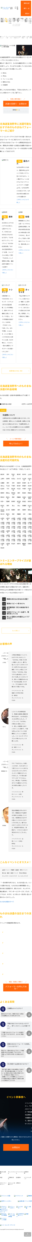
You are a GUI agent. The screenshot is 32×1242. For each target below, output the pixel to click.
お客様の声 (18, 20)
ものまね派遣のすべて (7, 902)
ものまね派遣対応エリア (17, 37)
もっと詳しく (16, 630)
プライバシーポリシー (3, 1183)
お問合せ (16, 1147)
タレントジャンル (12, 1172)
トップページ (2, 37)
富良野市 (31, 37)
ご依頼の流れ (26, 20)
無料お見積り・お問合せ (26, 8)
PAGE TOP (27, 1235)
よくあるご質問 (16, 8)
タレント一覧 (6, 20)
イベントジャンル (10, 20)
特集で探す (14, 20)
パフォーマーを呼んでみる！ (16, 987)
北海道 (28, 37)
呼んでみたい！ (16, 443)
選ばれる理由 (2, 20)
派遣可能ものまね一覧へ (16, 371)
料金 (22, 18)
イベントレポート (30, 20)
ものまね (12, 37)
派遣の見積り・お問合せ (16, 103)
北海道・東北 (24, 37)
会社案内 (11, 8)
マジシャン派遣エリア (11, 1183)
